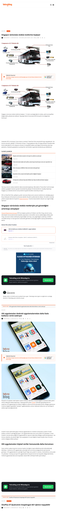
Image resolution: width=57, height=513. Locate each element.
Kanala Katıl (48, 280)
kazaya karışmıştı (23, 198)
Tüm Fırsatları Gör (28, 246)
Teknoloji (9, 501)
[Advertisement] (28, 469)
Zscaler (33, 402)
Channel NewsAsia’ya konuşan (9, 213)
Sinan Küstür (6, 37)
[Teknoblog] (7, 4)
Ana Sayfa (3, 31)
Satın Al (10, 231)
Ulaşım (8, 31)
